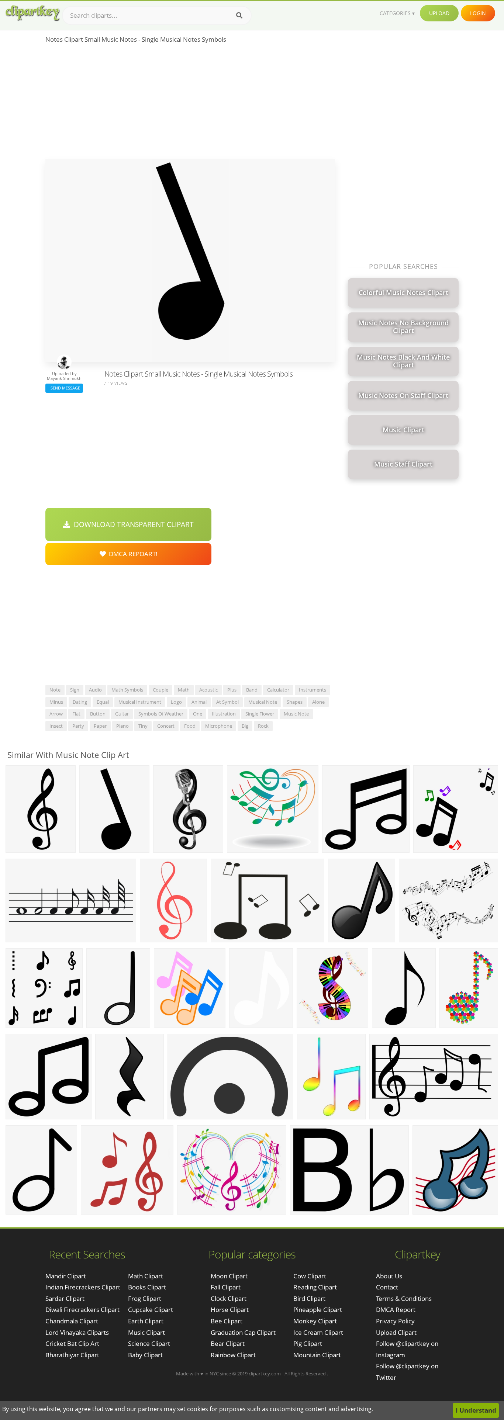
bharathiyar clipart (72, 1355)
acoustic (208, 689)
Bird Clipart (309, 1298)
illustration (224, 713)
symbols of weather (160, 713)
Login (478, 13)
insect (56, 726)
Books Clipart (147, 1287)
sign (74, 689)
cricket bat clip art (72, 1343)
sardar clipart (64, 1298)
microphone (218, 726)
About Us (389, 1276)
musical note (262, 702)
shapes (295, 702)
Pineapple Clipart (317, 1309)
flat (76, 713)
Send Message (64, 388)
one (197, 713)
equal (103, 702)
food (190, 726)
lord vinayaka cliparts (77, 1332)
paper (100, 726)
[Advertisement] (190, 103)
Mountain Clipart (317, 1355)
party (78, 726)
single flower (259, 713)
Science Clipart (149, 1343)
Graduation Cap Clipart (243, 1332)
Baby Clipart (145, 1355)
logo (176, 702)
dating (80, 702)
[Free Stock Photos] (32, 13)
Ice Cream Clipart (318, 1332)
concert (166, 726)
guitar (122, 713)
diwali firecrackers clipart (82, 1309)
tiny (143, 726)
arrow (56, 713)
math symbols (127, 689)
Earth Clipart (145, 1321)
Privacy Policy (395, 1321)
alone (318, 702)
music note (296, 713)
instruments (312, 689)
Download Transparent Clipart (132, 524)
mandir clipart (65, 1276)
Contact (387, 1287)
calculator (278, 689)
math (184, 689)
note (55, 689)
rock (263, 726)
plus (232, 689)
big (245, 726)
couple (160, 689)
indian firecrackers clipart (82, 1287)
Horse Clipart (230, 1309)
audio (95, 689)
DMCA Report (395, 1309)
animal (199, 702)
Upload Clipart (396, 1332)
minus (56, 702)
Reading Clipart (315, 1287)
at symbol (227, 702)
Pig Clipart (307, 1343)
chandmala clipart (71, 1321)
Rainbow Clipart (233, 1355)
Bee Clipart (226, 1321)
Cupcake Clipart (150, 1309)
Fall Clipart (226, 1287)
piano (122, 726)
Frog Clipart (144, 1298)
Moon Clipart (229, 1276)
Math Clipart (145, 1276)
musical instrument (139, 702)
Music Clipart (146, 1332)
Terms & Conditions (404, 1298)
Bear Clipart (228, 1343)
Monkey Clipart (315, 1321)
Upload (439, 13)
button (98, 713)
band (252, 689)
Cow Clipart (309, 1276)
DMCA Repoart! (132, 554)
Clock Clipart (228, 1298)
